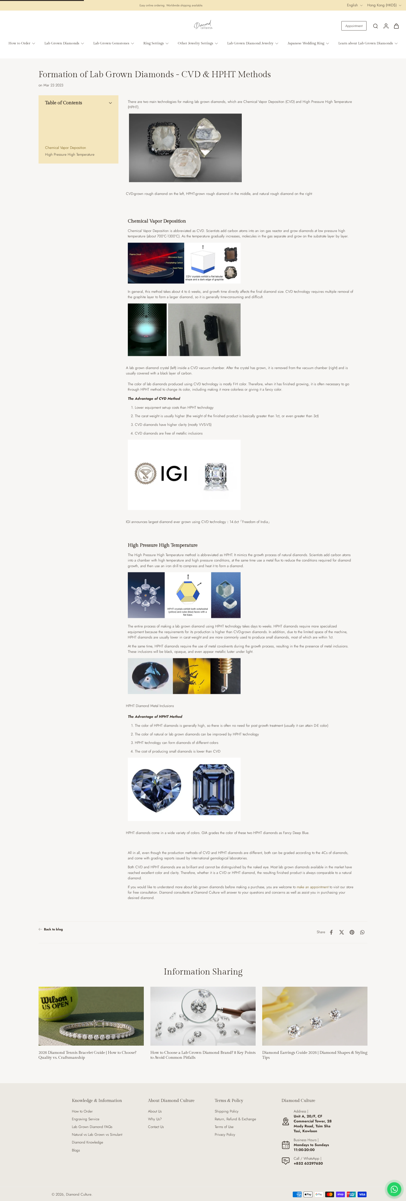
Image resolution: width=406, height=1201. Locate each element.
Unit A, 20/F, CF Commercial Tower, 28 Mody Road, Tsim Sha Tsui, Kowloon (313, 1124)
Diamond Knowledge (87, 1142)
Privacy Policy (225, 1134)
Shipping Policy (226, 1111)
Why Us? (155, 1119)
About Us (155, 1111)
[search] (375, 26)
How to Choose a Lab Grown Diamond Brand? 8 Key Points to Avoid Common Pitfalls (203, 1055)
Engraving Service (85, 1119)
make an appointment (312, 887)
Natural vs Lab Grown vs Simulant (97, 1134)
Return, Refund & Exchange (235, 1119)
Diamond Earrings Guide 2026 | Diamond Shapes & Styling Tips (314, 1055)
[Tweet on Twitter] (341, 932)
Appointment (354, 25)
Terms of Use (224, 1126)
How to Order (82, 1111)
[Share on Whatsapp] (362, 932)
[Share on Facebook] (331, 932)
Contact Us (156, 1126)
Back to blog (53, 929)
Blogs (76, 1150)
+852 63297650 (308, 1163)
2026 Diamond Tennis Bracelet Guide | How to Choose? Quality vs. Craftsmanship (87, 1055)
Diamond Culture (78, 1194)
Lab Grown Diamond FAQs (92, 1126)
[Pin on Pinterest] (352, 932)
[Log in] (386, 26)
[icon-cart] (396, 26)
